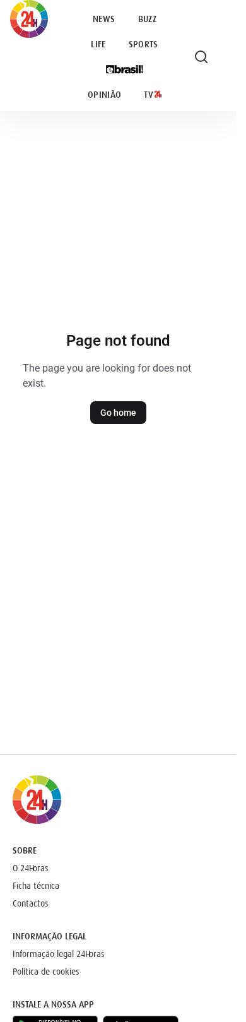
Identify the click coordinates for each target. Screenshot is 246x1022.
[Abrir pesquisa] (201, 56)
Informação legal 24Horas (59, 954)
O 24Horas (31, 868)
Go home (118, 413)
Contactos (31, 903)
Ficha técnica (36, 886)
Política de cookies (46, 971)
